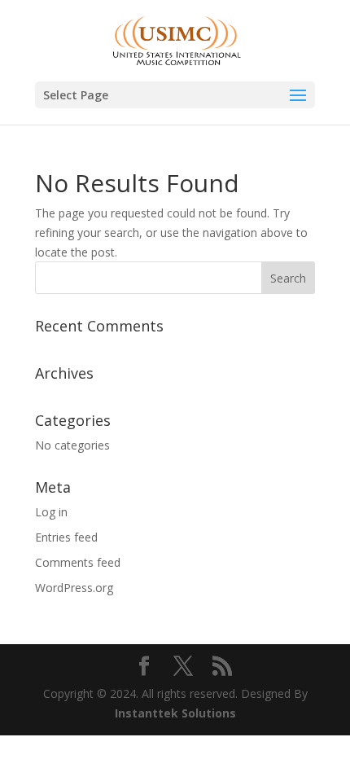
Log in (51, 512)
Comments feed (77, 562)
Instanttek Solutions (175, 713)
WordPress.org (74, 587)
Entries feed (66, 537)
